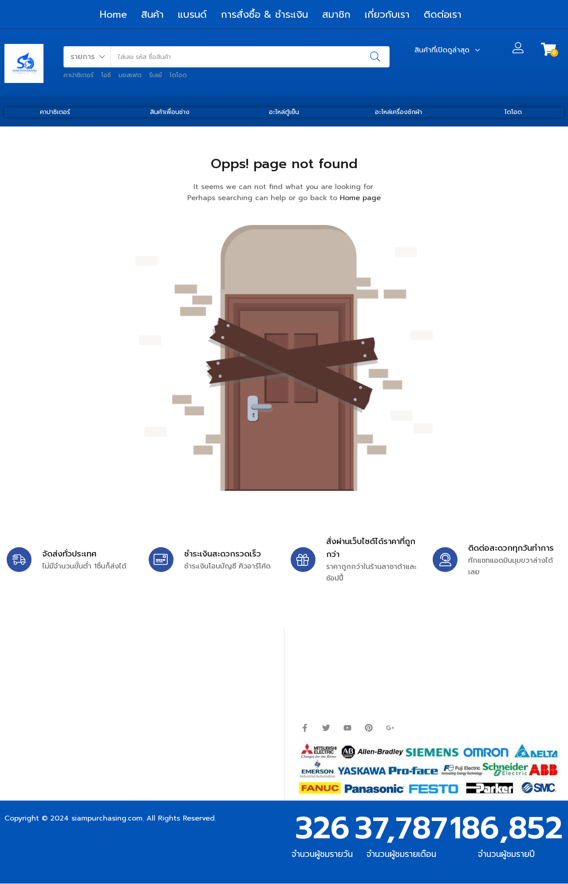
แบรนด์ (192, 14)
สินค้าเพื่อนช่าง (169, 112)
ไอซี (106, 75)
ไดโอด (178, 75)
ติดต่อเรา (443, 14)
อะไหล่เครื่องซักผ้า (398, 112)
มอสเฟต (130, 75)
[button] (87, 57)
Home (113, 14)
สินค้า (152, 14)
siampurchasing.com (106, 818)
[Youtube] (347, 728)
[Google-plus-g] (390, 728)
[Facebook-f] (305, 728)
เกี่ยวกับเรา (387, 14)
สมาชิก (336, 14)
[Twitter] (326, 728)
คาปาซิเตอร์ (78, 75)
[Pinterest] (369, 728)
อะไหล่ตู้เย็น (284, 112)
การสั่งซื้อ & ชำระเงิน (264, 14)
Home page (360, 198)
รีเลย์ (155, 75)
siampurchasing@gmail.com (83, 677)
